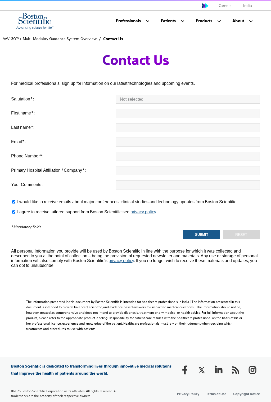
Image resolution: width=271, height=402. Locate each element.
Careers (225, 5)
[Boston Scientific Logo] (35, 21)
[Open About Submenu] (251, 21)
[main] (135, 182)
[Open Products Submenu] (219, 21)
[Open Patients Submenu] (182, 21)
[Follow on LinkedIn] (218, 370)
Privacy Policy (188, 394)
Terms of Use (216, 394)
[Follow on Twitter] (201, 370)
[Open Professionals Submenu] (147, 21)
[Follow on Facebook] (184, 370)
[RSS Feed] (235, 370)
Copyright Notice (246, 394)
